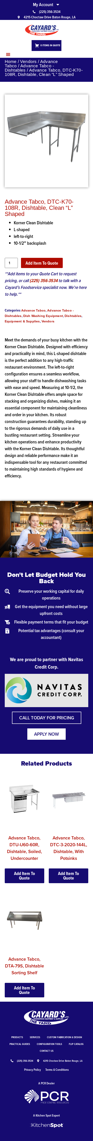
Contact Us (46, 1051)
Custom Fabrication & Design (64, 1037)
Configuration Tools (49, 1044)
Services (35, 1037)
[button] (8, 54)
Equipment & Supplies (22, 321)
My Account (43, 4)
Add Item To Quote (42, 263)
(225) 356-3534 (44, 280)
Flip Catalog (76, 1044)
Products (17, 1037)
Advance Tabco (33, 310)
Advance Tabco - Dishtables (29, 68)
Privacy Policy (32, 1069)
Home (11, 61)
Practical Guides (19, 1044)
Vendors (28, 61)
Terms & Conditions (57, 1069)
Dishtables (73, 316)
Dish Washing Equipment (43, 316)
